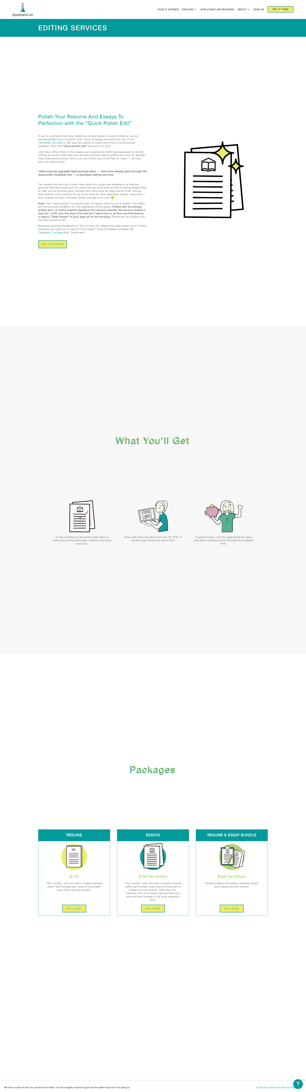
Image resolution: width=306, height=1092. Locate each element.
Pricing (188, 9)
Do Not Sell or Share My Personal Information (279, 1087)
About (242, 9)
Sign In (259, 9)
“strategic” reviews (50, 232)
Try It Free (280, 9)
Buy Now (74, 908)
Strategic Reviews (51, 142)
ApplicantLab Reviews (217, 9)
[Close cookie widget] (303, 1084)
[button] (298, 1084)
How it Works (168, 9)
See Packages (52, 244)
